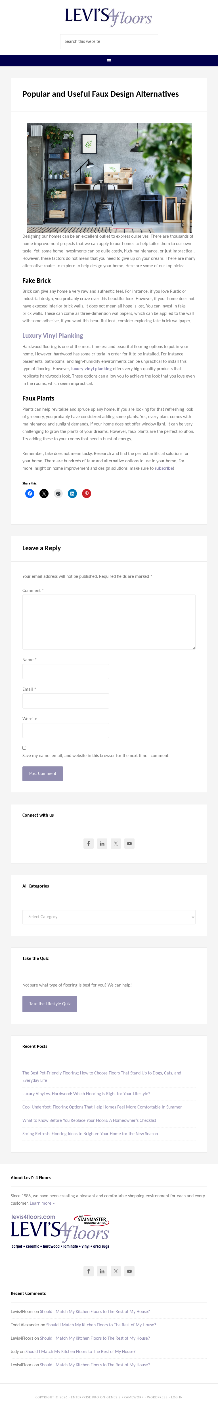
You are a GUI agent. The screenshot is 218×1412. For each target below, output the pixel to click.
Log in (177, 1397)
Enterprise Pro (85, 1397)
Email (29, 689)
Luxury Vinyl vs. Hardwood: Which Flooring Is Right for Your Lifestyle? (86, 1094)
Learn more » (42, 1203)
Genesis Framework (125, 1397)
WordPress (157, 1397)
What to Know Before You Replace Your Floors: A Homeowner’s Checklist (89, 1120)
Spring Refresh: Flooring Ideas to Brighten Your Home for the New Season (90, 1134)
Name (29, 660)
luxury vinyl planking (91, 369)
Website (29, 719)
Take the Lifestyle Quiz (49, 1004)
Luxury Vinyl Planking (52, 336)
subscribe (164, 468)
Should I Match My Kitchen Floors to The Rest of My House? (95, 1312)
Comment (33, 591)
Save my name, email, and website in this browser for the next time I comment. (95, 756)
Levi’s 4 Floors (109, 17)
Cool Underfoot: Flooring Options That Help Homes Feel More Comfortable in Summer (102, 1107)
